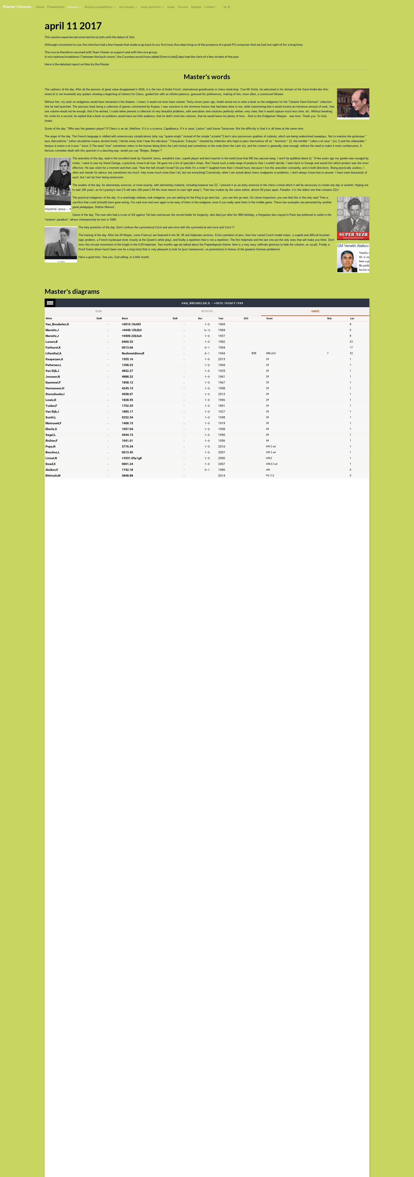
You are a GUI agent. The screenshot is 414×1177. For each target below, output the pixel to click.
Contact (209, 7)
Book (99, 311)
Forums (183, 7)
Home (40, 7)
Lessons (72, 7)
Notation (207, 311)
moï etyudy (127, 7)
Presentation (55, 7)
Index (171, 7)
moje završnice (151, 7)
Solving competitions (99, 7)
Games (315, 311)
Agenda (196, 7)
